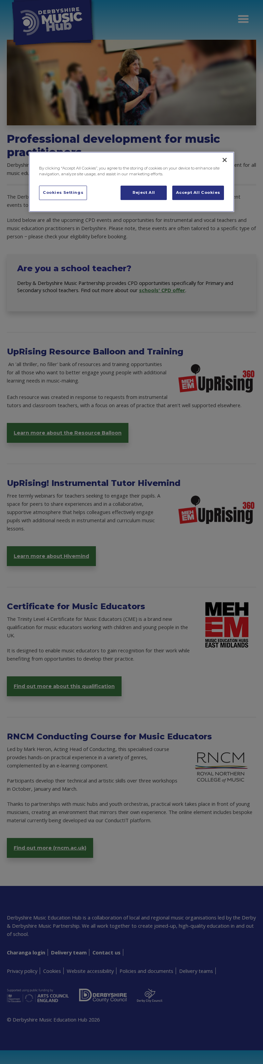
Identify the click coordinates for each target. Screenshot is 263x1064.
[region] (131, 182)
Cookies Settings (63, 192)
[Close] (224, 159)
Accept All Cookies (198, 192)
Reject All (144, 192)
